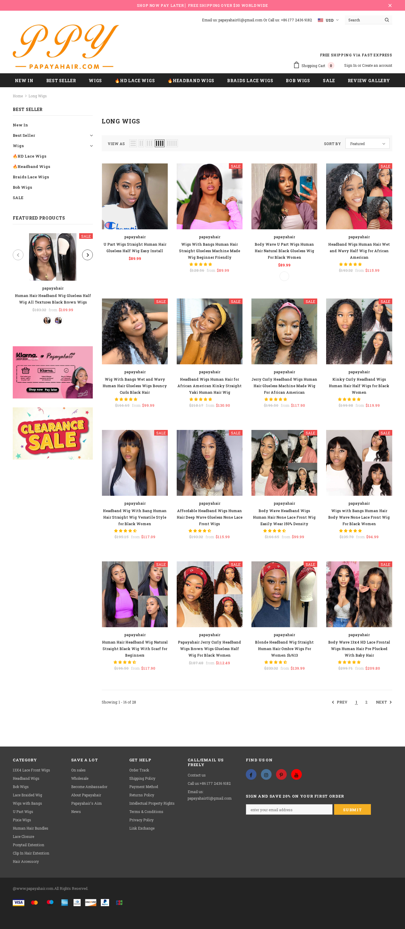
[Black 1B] (284, 276)
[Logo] (66, 46)
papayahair (52, 288)
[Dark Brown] (58, 320)
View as (116, 143)
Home (18, 95)
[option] (52, 279)
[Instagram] (266, 774)
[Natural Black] (47, 320)
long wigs (37, 95)
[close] (390, 5)
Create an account (377, 65)
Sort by (332, 143)
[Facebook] (251, 774)
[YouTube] (296, 774)
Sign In (351, 65)
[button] (201, 264)
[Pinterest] (281, 774)
